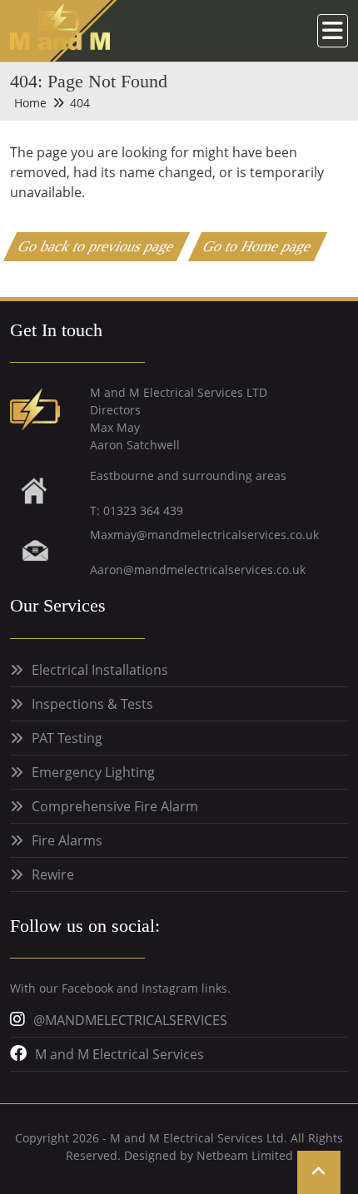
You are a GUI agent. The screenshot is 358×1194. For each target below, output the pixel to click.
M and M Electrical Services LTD (178, 392)
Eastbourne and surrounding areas (188, 475)
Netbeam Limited (244, 1155)
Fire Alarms (67, 840)
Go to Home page (258, 246)
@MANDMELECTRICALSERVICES (130, 1020)
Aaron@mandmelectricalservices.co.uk (198, 569)
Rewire (53, 874)
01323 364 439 (143, 510)
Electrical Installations (100, 670)
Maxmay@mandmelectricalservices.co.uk (204, 535)
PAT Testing (67, 738)
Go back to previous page (97, 246)
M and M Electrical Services (119, 1054)
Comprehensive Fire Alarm (115, 806)
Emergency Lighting (93, 772)
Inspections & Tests (92, 704)
